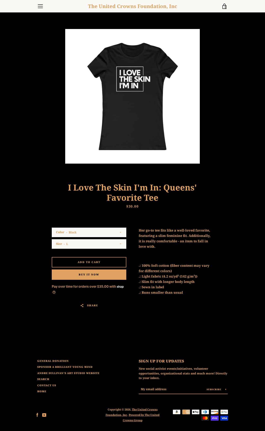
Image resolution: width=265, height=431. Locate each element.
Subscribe (214, 389)
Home (41, 391)
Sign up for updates (161, 361)
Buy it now (89, 274)
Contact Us (46, 385)
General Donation (53, 361)
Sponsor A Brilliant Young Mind (65, 367)
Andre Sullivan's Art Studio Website (68, 373)
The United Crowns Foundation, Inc (132, 6)
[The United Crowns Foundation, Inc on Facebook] (37, 414)
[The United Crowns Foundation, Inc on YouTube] (44, 414)
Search (43, 379)
